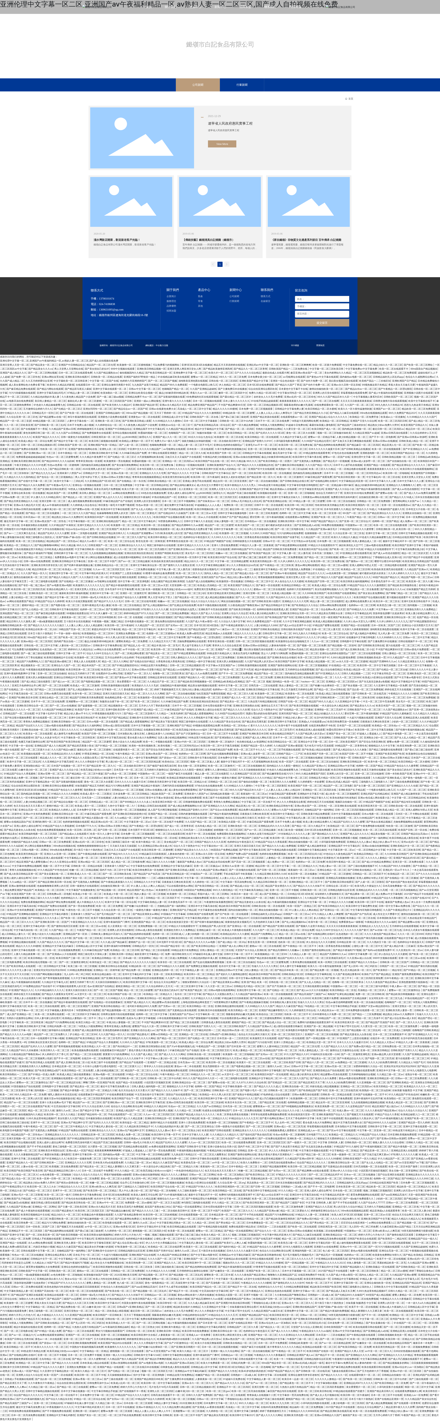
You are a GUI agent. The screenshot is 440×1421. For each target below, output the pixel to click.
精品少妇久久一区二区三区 (387, 364)
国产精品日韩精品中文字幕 (275, 605)
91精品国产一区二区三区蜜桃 (335, 873)
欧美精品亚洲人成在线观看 (310, 729)
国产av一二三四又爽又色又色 (20, 533)
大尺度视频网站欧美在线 (150, 456)
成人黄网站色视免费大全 (358, 601)
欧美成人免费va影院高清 (190, 633)
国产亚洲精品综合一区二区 (213, 789)
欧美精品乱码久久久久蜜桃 (66, 753)
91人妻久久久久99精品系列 (46, 497)
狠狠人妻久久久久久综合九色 (273, 877)
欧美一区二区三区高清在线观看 (380, 829)
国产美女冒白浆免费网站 (371, 593)
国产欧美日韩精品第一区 (158, 372)
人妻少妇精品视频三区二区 (37, 801)
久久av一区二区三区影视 (324, 641)
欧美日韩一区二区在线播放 (276, 473)
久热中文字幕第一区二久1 (108, 689)
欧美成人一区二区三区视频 (76, 569)
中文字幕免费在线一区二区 (357, 364)
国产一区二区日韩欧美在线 (117, 873)
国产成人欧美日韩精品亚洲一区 (21, 873)
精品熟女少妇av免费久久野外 (383, 424)
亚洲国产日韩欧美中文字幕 (49, 909)
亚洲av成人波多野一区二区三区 (368, 461)
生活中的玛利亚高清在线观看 (329, 717)
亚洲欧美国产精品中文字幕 (254, 380)
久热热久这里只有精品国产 (262, 833)
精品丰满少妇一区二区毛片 (165, 645)
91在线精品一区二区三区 (326, 569)
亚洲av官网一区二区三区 (51, 773)
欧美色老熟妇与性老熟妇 (343, 797)
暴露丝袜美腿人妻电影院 (322, 424)
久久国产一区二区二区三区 (359, 404)
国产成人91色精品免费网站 (376, 861)
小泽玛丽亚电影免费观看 (286, 440)
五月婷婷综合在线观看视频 (299, 669)
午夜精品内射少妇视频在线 (217, 456)
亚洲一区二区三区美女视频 (262, 448)
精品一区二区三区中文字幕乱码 (139, 521)
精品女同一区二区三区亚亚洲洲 (230, 480)
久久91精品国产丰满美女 (62, 525)
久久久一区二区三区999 (348, 677)
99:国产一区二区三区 (354, 513)
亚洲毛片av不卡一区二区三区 (261, 444)
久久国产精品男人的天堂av (259, 661)
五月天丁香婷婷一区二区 (167, 412)
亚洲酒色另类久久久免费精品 (420, 609)
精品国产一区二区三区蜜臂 (219, 525)
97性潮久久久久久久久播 (154, 609)
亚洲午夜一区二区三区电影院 (158, 817)
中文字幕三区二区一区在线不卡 (258, 801)
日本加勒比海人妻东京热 (131, 733)
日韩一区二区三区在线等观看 (140, 601)
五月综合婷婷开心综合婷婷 (119, 657)
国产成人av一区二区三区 (66, 681)
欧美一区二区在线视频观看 (386, 448)
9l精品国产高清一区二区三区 (74, 629)
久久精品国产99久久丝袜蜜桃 (395, 865)
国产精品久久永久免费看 (31, 485)
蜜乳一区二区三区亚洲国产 (104, 529)
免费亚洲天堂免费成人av (207, 589)
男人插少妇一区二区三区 (119, 761)
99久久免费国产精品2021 (402, 412)
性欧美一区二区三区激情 (399, 825)
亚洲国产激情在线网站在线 (83, 448)
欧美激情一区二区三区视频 (233, 533)
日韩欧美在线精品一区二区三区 (164, 480)
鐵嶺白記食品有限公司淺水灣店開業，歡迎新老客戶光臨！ (125, 244)
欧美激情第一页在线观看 (151, 697)
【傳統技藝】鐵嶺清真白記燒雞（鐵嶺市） (209, 239)
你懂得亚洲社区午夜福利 (137, 497)
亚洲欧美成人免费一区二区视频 (21, 777)
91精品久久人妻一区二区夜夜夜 (256, 545)
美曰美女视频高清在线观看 (343, 380)
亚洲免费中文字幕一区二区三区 (190, 372)
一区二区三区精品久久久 (414, 725)
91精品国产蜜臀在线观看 (325, 625)
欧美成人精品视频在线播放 (327, 621)
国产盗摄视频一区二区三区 (92, 705)
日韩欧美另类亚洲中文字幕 (161, 781)
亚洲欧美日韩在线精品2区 (288, 677)
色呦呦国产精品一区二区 (175, 388)
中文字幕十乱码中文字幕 (49, 713)
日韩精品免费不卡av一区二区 (141, 396)
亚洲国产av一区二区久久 (137, 673)
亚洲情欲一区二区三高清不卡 (330, 709)
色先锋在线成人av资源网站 (251, 741)
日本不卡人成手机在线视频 (347, 464)
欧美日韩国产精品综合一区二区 (407, 452)
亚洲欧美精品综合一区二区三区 (111, 565)
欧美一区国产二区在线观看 (293, 761)
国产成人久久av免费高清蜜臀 (419, 492)
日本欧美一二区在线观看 (200, 448)
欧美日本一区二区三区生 (386, 601)
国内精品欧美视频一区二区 (356, 428)
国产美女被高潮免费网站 (125, 464)
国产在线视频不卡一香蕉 (34, 428)
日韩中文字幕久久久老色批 (198, 521)
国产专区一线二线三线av (31, 585)
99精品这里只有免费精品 (154, 665)
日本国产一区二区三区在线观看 (354, 725)
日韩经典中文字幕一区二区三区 (70, 553)
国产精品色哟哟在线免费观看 (329, 444)
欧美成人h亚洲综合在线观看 (377, 677)
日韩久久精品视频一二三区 (355, 673)
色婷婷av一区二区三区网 (362, 605)
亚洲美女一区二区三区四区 (192, 497)
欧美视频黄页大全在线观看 (331, 817)
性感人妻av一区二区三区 (333, 865)
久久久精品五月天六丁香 (162, 641)
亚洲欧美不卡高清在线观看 (212, 609)
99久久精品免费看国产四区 (310, 773)
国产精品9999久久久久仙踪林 (58, 461)
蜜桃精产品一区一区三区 (300, 697)
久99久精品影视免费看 (343, 657)
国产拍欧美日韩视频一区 (242, 609)
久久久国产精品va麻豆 (63, 749)
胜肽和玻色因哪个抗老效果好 (388, 613)
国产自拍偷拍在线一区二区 (401, 461)
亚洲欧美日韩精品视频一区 (151, 368)
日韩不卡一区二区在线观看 (268, 505)
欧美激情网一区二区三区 (350, 857)
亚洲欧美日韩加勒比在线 (246, 705)
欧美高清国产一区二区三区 (249, 525)
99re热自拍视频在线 (64, 845)
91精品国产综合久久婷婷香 (49, 601)
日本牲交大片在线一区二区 (420, 509)
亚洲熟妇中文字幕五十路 (310, 793)
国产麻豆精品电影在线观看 (50, 613)
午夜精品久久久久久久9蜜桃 (403, 693)
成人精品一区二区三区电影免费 (128, 861)
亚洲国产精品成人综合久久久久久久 (328, 416)
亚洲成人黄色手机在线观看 (197, 480)
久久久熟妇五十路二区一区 (93, 577)
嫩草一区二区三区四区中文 (232, 392)
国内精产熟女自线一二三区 (68, 641)
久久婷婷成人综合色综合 (83, 505)
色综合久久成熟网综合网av (420, 376)
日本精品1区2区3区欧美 (13, 637)
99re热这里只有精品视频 (271, 485)
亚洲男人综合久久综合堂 (235, 613)
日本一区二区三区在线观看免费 (75, 372)
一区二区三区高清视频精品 (366, 372)
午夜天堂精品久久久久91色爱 (30, 464)
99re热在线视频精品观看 (373, 412)
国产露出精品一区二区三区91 (236, 396)
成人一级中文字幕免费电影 (143, 757)
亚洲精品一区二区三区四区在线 (319, 789)
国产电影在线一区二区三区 (65, 605)
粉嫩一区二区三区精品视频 (83, 869)
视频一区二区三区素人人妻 (204, 761)
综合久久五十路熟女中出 (264, 709)
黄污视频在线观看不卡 (399, 597)
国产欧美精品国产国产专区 (279, 617)
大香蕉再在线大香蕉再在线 (170, 661)
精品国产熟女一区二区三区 (268, 673)
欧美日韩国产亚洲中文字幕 (407, 545)
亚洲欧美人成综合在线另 (208, 709)
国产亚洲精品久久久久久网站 (218, 805)
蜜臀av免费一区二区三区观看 (403, 741)
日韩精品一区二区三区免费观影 (374, 501)
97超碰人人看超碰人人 (369, 733)
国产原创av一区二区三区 (172, 757)
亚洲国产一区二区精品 (228, 649)
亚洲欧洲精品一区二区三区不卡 (306, 881)
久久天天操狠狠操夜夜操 (252, 769)
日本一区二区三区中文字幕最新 (201, 420)
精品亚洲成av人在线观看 (283, 489)
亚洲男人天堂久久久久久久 (223, 489)
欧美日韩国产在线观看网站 (342, 593)
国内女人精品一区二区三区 (218, 573)
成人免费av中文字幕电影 (389, 893)
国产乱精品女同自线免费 (182, 605)
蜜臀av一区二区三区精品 (204, 376)
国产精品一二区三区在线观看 (50, 689)
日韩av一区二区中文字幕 (390, 517)
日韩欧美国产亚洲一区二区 (72, 444)
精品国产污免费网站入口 (30, 661)
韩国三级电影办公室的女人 (40, 537)
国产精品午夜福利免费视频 (224, 813)
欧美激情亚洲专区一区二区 (140, 637)
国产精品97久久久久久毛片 (108, 601)
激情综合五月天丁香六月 (274, 705)
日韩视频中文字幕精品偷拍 (312, 849)
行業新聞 (242, 84)
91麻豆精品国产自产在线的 (117, 501)
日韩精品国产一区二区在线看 (18, 713)
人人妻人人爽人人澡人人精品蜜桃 (84, 625)
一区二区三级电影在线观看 (43, 581)
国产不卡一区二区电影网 (382, 436)
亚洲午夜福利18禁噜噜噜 (128, 837)
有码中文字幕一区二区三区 (232, 685)
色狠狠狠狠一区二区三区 (318, 533)
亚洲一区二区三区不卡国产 (102, 561)
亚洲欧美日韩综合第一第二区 (399, 617)
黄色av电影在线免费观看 (188, 797)
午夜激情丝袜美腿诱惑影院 (218, 901)
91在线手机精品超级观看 (264, 400)
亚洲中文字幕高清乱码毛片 (51, 392)
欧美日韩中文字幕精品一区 (284, 813)
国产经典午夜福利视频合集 (78, 565)
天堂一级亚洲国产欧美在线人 (336, 617)
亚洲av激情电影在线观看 (22, 885)
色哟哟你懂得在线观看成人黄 (272, 609)
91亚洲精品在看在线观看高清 (356, 553)
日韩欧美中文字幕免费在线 (107, 645)
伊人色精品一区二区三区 (232, 384)
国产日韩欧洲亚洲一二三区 (329, 697)
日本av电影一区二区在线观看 (102, 721)
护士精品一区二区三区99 (331, 637)
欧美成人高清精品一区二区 (211, 585)
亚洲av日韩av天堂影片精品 (116, 476)
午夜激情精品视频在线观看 (356, 777)
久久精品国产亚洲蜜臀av (140, 533)
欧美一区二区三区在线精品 (30, 541)
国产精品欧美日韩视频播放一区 (194, 681)
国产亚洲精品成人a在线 (307, 525)
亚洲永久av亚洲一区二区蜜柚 (60, 853)
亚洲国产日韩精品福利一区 (110, 412)
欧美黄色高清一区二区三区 (220, 837)
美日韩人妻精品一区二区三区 (50, 400)
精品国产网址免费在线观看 (60, 901)
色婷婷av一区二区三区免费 (310, 861)
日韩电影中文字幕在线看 (353, 641)
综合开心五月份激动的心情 (258, 529)
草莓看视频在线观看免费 (354, 392)
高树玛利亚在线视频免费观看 (178, 785)
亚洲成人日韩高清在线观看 (152, 805)
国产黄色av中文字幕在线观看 (322, 376)
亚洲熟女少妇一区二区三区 (378, 737)
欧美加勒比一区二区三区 (114, 392)
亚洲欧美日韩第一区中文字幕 (293, 521)
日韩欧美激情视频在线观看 (252, 665)
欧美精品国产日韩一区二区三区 (322, 581)
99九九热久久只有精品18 (389, 404)
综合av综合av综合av (76, 529)
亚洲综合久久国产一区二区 (65, 665)
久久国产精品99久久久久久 (280, 597)
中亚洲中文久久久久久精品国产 (144, 448)
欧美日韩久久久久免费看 (283, 781)
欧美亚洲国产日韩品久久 (414, 424)
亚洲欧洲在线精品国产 (108, 521)
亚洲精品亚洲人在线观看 (416, 717)
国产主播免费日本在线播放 (232, 388)
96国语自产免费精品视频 (224, 849)
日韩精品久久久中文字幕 (147, 881)
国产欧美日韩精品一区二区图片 (275, 461)
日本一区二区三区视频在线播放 (305, 757)
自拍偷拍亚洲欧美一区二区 (373, 497)
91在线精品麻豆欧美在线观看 (173, 376)
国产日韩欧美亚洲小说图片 (266, 601)
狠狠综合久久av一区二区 (200, 649)
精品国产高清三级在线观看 (241, 492)
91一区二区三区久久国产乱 (131, 537)
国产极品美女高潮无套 (254, 721)
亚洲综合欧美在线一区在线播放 (28, 492)
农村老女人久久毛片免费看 (268, 396)
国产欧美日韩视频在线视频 (303, 705)
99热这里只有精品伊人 (219, 653)
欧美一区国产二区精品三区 (301, 905)
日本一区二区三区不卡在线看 (222, 733)
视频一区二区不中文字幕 (56, 865)
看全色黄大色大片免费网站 (141, 737)
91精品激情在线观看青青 (316, 452)
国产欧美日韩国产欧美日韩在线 (63, 741)
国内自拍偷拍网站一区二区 (242, 909)
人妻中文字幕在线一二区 (80, 420)
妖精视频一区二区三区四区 (228, 829)
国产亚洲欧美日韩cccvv (181, 549)
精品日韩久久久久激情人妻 (20, 621)
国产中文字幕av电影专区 (407, 677)
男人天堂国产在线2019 (417, 897)
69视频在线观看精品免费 (206, 725)
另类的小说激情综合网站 (269, 428)
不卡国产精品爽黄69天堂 (231, 404)
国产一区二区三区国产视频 (162, 380)
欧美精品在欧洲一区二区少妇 (42, 629)
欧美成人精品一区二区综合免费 (35, 440)
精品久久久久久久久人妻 (247, 633)
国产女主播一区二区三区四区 (369, 785)
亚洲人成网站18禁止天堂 (362, 565)
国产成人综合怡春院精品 (329, 669)
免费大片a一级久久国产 (167, 440)
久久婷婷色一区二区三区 (205, 881)
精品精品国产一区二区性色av (62, 541)
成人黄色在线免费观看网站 (182, 789)
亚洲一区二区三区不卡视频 (284, 889)
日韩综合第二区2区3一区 (339, 885)
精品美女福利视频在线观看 (202, 685)
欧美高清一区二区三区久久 (115, 669)
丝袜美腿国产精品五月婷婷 (420, 589)
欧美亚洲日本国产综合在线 (313, 549)
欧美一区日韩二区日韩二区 (81, 829)
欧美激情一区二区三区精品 (125, 525)
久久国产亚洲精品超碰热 (203, 388)
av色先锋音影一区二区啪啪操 (342, 573)
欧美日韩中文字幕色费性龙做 (361, 905)
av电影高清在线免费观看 (19, 400)
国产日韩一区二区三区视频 (112, 829)
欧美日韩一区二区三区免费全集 (295, 444)
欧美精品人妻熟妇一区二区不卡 (136, 440)
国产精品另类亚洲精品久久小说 (311, 412)
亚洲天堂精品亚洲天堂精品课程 (224, 593)
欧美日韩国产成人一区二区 (326, 428)
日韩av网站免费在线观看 (333, 605)
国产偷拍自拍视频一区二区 (253, 781)
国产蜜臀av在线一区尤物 (85, 509)
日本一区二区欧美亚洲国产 (342, 741)
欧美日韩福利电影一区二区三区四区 (38, 833)
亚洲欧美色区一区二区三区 (43, 593)
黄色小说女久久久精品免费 (127, 741)
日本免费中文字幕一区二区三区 (235, 757)
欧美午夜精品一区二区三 (149, 841)
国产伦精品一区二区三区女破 (392, 669)
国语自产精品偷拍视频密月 (271, 697)
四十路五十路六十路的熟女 (88, 849)
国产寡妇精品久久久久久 (325, 833)
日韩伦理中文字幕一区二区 (276, 633)
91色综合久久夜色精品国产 (338, 853)
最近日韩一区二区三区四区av (388, 428)
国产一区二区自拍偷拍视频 (263, 480)
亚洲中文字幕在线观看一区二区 (110, 388)
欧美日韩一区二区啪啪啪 (396, 473)
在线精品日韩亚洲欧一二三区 (140, 877)
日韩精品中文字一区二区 (96, 473)
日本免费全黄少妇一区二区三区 (265, 376)
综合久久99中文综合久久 (100, 653)
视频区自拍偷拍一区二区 (348, 801)
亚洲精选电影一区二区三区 (374, 452)
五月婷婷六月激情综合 (156, 769)
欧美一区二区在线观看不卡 (394, 368)
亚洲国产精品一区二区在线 (162, 813)
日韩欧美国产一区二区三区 (398, 396)
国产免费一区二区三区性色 (25, 376)
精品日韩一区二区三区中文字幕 (272, 865)
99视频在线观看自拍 (77, 613)
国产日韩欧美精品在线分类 (294, 480)
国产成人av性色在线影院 (405, 489)
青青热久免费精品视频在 (36, 721)
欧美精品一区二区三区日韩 (355, 569)
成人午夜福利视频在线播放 (281, 901)
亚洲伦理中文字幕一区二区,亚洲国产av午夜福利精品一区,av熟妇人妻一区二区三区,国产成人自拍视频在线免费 (59, 360)
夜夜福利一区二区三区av (254, 793)
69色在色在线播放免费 (153, 492)
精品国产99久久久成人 (321, 701)
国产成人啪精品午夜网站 (363, 633)
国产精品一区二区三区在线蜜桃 (43, 513)
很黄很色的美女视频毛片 (205, 569)
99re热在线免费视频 (61, 849)
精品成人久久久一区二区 (53, 757)
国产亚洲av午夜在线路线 (283, 573)
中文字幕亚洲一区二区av (137, 821)
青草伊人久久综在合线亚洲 (226, 645)
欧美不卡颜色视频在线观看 (211, 605)
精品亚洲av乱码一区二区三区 (106, 821)
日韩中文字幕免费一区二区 (228, 529)
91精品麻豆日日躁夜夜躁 (152, 853)
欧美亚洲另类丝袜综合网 (176, 476)
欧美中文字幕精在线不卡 (421, 400)
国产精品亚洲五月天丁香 (276, 509)
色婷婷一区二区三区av (92, 609)
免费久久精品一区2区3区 (262, 392)
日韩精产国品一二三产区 (289, 753)
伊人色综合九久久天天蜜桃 (289, 581)
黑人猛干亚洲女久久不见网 (196, 645)
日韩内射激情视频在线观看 (193, 813)
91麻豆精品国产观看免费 (318, 476)
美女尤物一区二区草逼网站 (192, 765)
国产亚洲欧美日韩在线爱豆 (51, 489)
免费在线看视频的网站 (33, 901)
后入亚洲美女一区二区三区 (193, 489)
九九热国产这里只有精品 (145, 384)
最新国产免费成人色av (189, 861)
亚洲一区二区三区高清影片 (152, 549)
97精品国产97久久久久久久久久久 (182, 857)
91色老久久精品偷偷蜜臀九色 (49, 404)
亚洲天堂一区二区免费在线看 (408, 861)
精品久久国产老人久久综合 (205, 613)
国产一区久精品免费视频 (245, 424)
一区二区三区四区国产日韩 (117, 400)
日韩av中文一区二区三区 (276, 541)
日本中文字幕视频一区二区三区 (148, 725)
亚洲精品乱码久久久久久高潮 (274, 825)
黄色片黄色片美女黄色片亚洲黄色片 (316, 857)
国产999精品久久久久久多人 (135, 801)
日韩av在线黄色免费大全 (162, 408)
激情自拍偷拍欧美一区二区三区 (326, 388)
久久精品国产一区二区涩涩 (315, 537)
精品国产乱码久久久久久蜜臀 (53, 533)
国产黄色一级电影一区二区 (417, 777)
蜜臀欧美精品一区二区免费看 (131, 641)
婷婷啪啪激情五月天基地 (90, 428)
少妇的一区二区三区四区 (404, 721)
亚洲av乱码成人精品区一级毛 (341, 781)
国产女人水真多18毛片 (47, 737)
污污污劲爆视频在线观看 (22, 392)
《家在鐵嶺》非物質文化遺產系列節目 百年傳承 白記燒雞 (306, 239)
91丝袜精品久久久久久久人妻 (294, 833)
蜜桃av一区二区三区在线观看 (269, 589)
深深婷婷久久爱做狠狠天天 (329, 893)
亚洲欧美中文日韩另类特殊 (143, 717)
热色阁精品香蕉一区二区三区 (120, 697)
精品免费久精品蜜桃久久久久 (254, 809)
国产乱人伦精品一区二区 (34, 609)
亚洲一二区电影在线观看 (84, 533)
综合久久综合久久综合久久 (205, 601)
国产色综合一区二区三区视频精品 (55, 476)
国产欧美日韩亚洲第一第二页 (349, 476)
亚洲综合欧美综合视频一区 (143, 392)
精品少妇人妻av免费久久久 (241, 577)
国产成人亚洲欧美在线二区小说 (357, 649)
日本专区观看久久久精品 (150, 468)
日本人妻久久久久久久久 (236, 400)
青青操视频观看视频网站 (271, 577)
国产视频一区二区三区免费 (311, 645)
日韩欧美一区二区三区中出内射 (236, 420)
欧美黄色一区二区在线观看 (300, 693)
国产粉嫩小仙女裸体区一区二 (326, 685)
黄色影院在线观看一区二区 (138, 689)
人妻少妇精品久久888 (266, 625)
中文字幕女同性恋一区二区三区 (294, 392)
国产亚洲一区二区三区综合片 (355, 521)
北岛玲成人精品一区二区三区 (210, 825)
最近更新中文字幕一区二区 (117, 777)
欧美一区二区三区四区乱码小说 (305, 853)
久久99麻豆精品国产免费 (132, 452)
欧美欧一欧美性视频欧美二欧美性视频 (150, 745)
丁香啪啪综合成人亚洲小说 (387, 557)
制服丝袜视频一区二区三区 (211, 432)
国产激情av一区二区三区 (359, 561)
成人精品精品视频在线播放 (219, 597)
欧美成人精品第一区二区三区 (359, 669)
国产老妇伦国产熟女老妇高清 (401, 881)
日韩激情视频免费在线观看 (197, 801)
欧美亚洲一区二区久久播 (419, 581)
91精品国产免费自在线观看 (24, 448)
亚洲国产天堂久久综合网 (363, 420)
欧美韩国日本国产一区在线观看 (101, 517)
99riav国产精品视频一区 (139, 412)
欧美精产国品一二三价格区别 (374, 380)
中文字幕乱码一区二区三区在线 (383, 476)
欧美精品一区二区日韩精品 (334, 420)
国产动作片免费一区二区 (314, 380)
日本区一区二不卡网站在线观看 (412, 813)
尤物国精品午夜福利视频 (173, 685)
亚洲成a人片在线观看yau (312, 721)
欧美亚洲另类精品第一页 (263, 561)
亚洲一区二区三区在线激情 (369, 773)
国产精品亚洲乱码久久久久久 (250, 729)
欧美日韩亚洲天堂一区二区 (372, 805)
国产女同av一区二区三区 (179, 625)
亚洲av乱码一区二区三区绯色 (300, 396)
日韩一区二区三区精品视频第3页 (264, 404)
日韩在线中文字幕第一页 (337, 757)
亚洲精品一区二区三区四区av (178, 461)
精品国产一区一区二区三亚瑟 (15, 420)
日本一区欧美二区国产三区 (385, 625)
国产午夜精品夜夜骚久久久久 (236, 625)
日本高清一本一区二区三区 (128, 769)
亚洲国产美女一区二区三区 (340, 733)
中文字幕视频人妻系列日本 (367, 396)
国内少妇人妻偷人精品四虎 (196, 689)
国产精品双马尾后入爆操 (78, 388)
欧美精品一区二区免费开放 (364, 416)
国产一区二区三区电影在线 (289, 529)
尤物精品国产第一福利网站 (319, 809)
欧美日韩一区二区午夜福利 (205, 476)
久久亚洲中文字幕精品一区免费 (390, 685)
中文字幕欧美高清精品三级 (253, 889)
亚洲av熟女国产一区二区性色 (50, 521)
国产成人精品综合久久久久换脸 (350, 749)
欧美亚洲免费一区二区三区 (411, 745)
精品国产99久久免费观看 (173, 384)
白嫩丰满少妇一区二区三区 (56, 509)
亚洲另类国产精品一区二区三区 (295, 713)
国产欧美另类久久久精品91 (116, 404)
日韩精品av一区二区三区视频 (127, 789)
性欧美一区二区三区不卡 (53, 448)
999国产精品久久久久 (178, 697)
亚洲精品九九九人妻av (359, 841)
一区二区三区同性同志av (367, 473)
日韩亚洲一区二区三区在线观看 (213, 549)
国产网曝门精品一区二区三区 (402, 593)
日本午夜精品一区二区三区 (72, 452)
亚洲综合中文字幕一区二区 (312, 741)
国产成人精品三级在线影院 (36, 681)
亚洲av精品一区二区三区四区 (36, 641)
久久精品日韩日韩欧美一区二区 (270, 881)
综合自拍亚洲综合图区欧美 (262, 388)
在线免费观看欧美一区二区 (328, 404)
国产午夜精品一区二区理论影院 (395, 388)
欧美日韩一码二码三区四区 (299, 505)
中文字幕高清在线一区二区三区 (25, 693)
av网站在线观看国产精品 (20, 601)
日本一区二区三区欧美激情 (263, 513)
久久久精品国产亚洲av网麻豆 (184, 577)
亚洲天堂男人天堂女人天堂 (416, 476)
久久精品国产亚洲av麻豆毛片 (322, 529)
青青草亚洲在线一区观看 (89, 461)
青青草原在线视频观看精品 (146, 476)
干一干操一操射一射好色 (67, 633)
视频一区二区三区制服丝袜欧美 (334, 432)
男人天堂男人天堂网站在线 (68, 368)
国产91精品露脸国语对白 (422, 621)
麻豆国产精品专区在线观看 (406, 801)
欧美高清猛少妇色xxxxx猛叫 (177, 589)
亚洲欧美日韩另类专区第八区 (46, 565)
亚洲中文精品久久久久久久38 (93, 525)
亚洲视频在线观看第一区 (161, 529)
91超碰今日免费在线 (297, 424)
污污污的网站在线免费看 (290, 533)
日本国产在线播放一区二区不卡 (68, 765)
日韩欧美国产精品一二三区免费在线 (288, 368)
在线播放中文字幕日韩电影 (360, 637)
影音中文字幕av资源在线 (159, 797)
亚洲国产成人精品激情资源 (406, 793)
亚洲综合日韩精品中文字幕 (68, 677)
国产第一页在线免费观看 (81, 905)
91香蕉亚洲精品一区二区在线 (98, 753)
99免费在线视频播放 (332, 525)
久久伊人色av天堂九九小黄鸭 (359, 621)
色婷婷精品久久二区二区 (74, 897)
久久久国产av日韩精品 (68, 432)
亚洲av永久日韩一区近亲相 (345, 384)
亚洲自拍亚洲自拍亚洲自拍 (138, 553)
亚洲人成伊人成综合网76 (180, 492)
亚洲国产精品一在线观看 (377, 464)
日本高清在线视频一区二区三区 (159, 557)
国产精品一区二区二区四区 (239, 428)
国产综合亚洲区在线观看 (123, 577)
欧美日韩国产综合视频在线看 (169, 517)
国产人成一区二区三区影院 (133, 444)
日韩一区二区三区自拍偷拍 (340, 501)
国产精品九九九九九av (43, 473)
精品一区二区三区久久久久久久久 (232, 717)
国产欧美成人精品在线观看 (316, 749)
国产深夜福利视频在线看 (171, 396)
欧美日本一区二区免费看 (133, 529)
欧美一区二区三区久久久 (189, 573)
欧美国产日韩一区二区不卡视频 (356, 753)
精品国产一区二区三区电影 (266, 717)
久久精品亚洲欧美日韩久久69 (271, 873)
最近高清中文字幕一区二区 (287, 452)
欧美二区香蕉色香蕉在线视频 (253, 537)
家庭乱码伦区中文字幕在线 (106, 629)
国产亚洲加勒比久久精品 (227, 737)
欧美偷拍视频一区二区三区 (205, 697)
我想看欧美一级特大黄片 (97, 789)
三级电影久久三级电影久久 (373, 781)
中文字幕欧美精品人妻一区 (152, 901)
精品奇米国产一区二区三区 (96, 665)
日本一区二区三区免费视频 (118, 485)
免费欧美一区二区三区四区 (238, 505)
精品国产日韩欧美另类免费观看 (280, 549)
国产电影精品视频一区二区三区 (98, 681)
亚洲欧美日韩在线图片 (77, 376)
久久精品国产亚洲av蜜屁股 (288, 745)
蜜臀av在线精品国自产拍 (17, 821)
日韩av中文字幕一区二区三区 (144, 388)
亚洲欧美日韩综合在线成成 (251, 657)
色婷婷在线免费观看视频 (273, 853)
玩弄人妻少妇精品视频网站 (172, 737)
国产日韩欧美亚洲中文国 (204, 468)
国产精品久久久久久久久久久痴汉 (46, 625)
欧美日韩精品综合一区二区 (282, 741)
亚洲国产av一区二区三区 (386, 408)
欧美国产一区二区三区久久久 (64, 797)
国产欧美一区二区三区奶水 (144, 701)
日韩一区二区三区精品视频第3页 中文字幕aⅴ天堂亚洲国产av (203, 665)
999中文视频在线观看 (123, 368)
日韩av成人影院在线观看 (116, 725)
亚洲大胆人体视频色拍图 (230, 661)
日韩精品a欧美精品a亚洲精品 (229, 681)
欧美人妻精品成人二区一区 (366, 541)
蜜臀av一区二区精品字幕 (321, 436)
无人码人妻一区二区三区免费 (394, 633)
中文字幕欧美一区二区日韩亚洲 (71, 380)
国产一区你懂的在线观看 (242, 869)
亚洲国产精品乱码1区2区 (406, 857)
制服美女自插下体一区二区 (114, 701)
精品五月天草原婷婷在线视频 (229, 364)
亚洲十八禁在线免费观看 (224, 545)
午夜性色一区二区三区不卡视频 (83, 909)
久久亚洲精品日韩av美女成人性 (155, 845)
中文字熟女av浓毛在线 (303, 541)
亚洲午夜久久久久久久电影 (176, 400)
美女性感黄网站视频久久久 (329, 589)
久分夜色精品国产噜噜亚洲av (244, 605)
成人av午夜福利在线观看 (55, 505)
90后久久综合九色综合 (200, 436)
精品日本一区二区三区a (418, 428)
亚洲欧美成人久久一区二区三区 (84, 873)
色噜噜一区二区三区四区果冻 (168, 673)
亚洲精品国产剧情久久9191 (257, 440)
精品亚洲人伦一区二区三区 (396, 444)
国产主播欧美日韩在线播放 (289, 464)
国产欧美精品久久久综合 (305, 605)
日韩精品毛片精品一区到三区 (324, 777)
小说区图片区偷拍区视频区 (158, 617)
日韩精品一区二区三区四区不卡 (369, 873)
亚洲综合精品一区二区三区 (53, 697)
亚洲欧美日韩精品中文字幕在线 (69, 561)
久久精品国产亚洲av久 (416, 569)
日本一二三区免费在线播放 (140, 569)
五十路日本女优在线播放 (77, 621)
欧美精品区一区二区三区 (341, 825)
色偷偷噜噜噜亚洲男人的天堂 (113, 513)
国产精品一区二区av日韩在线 (329, 689)
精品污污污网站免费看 (118, 785)
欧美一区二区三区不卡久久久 (249, 749)
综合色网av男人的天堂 (333, 609)
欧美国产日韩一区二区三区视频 (99, 733)
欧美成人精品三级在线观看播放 (333, 693)
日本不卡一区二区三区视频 (338, 473)
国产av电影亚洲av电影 (59, 585)
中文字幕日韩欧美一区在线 (89, 549)
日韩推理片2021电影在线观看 (20, 529)
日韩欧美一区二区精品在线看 (106, 376)
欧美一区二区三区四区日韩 (392, 420)
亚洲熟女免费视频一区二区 (130, 633)
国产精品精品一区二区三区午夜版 (85, 773)
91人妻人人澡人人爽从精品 (303, 909)
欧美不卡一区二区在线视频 (200, 833)
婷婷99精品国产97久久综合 (246, 549)
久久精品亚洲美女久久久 (411, 661)
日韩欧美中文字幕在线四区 (64, 609)
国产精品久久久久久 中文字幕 (183, 473)
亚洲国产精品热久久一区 (191, 677)
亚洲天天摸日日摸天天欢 (116, 693)
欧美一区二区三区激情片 (290, 476)
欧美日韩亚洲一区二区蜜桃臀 (157, 849)
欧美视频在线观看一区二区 (271, 492)
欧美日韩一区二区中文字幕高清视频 (376, 665)
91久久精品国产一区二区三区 (403, 657)
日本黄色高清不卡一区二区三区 (388, 581)
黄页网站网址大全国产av (406, 501)
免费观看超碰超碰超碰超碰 (30, 456)
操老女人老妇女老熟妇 (233, 476)
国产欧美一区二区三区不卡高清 (346, 549)
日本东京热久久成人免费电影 (146, 857)
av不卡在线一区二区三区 (136, 649)
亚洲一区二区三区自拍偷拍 (51, 673)
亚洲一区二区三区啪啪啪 (301, 492)
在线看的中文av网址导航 (109, 673)
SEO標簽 (295, 345)
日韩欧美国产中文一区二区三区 (364, 709)
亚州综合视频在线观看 (124, 432)
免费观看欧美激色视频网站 (231, 833)
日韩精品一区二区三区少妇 (191, 593)
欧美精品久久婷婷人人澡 (62, 809)
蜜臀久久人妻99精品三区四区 (221, 769)
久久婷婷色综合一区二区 (108, 424)
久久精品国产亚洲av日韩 (62, 428)
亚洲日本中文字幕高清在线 (111, 737)
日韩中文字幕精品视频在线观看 (415, 533)
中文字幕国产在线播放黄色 (80, 889)
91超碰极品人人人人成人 (208, 505)
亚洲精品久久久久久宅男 (152, 473)
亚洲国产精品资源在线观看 (264, 416)
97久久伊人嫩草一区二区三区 (106, 613)
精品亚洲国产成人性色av (141, 889)
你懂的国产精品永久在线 (24, 841)
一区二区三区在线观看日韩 (189, 749)
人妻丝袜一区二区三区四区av (75, 645)
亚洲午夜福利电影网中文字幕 (20, 673)
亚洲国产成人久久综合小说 (340, 489)
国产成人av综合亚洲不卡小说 (295, 625)
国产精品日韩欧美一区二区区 (65, 468)
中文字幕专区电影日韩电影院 (302, 485)
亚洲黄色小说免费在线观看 (112, 416)
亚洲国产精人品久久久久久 (107, 497)
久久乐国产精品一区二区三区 (201, 821)
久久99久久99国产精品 (262, 533)
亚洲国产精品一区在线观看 (355, 625)
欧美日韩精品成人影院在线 (403, 837)
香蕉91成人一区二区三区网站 (213, 893)
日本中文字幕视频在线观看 (345, 813)
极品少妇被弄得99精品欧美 (174, 392)
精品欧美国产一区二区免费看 (62, 492)
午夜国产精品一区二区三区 (361, 517)
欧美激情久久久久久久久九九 (32, 468)
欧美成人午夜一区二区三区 (87, 893)
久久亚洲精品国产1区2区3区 (100, 480)
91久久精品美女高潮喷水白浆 (327, 613)
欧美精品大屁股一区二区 (232, 821)
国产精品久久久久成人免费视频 (279, 845)
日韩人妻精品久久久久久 (183, 657)
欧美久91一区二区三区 (220, 372)
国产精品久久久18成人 (401, 497)
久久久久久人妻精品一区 (378, 857)
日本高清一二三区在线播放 (96, 797)
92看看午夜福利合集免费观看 (159, 573)
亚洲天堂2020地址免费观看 (359, 492)
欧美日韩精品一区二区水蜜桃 (321, 408)
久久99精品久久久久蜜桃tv (167, 420)
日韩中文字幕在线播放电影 (232, 513)
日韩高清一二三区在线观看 (263, 685)
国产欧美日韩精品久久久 (114, 757)
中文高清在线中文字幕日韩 (15, 565)
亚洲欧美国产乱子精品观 (351, 789)
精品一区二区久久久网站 (115, 661)
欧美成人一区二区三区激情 (84, 685)
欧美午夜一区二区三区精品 (86, 693)
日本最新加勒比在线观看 (34, 525)
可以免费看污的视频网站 (166, 364)
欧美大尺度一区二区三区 (135, 489)
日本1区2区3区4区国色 (206, 625)
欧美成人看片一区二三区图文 (96, 793)
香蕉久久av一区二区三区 (203, 392)
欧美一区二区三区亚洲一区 (326, 513)
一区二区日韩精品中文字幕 (370, 849)
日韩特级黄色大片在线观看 (246, 541)
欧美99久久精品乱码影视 (60, 384)
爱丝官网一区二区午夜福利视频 (267, 517)
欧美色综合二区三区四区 (175, 761)
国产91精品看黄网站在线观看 (291, 545)
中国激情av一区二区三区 (358, 525)
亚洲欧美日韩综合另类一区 (295, 613)
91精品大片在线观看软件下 (322, 545)
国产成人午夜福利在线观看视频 (385, 392)
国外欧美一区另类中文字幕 (191, 557)
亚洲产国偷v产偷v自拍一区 (70, 537)
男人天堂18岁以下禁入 (87, 476)
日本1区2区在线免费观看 (260, 384)
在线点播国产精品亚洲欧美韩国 (167, 581)
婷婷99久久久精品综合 (80, 649)
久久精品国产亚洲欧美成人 (387, 777)
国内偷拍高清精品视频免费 (95, 464)
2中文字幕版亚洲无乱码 (311, 489)
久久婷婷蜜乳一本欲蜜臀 (311, 781)
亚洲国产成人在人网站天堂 (257, 737)
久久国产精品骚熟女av (106, 372)
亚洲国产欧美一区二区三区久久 (328, 517)
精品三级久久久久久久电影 (161, 861)
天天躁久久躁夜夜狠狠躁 (355, 629)
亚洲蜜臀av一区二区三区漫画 (82, 701)
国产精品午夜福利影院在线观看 (373, 489)
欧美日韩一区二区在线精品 (284, 837)
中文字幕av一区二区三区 (389, 609)
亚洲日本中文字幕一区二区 (104, 593)
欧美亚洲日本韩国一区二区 (98, 677)
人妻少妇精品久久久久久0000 (128, 797)
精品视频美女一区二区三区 (35, 665)
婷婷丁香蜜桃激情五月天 (167, 689)
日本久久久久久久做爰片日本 (324, 448)
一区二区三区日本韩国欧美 (101, 617)
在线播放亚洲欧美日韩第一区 (254, 497)
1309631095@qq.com (111, 309)
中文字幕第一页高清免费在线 (235, 881)
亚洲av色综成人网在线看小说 (374, 797)
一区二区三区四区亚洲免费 (368, 617)
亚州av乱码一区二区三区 (414, 841)
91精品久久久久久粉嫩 (341, 901)
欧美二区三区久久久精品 (322, 468)
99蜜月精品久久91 (185, 817)
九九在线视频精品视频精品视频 (106, 553)
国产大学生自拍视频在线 (50, 529)
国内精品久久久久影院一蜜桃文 (283, 765)
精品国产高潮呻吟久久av (382, 661)
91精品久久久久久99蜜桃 (65, 793)
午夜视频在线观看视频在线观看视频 (45, 669)
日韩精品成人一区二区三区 (103, 801)
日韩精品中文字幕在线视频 (256, 452)
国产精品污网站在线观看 (50, 388)
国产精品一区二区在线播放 (272, 637)
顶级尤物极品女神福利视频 (196, 440)
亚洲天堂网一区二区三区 (52, 501)
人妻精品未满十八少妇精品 (160, 733)
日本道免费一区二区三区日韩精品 (131, 793)
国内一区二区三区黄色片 (143, 513)
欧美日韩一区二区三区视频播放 (129, 809)
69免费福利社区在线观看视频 (202, 396)
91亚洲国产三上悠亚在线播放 (125, 573)
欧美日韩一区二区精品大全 (192, 781)
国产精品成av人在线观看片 (74, 833)
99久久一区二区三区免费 (232, 376)
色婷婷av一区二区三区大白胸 (228, 689)
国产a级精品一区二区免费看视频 (285, 557)
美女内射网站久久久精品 (337, 372)
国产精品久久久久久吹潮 (236, 709)
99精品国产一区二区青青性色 (351, 745)
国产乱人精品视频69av (155, 605)
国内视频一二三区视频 (419, 605)
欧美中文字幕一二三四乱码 (68, 480)
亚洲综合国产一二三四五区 (121, 468)
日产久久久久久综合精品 (247, 372)
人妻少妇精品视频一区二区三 (352, 436)
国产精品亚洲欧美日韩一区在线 (54, 881)
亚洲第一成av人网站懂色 (147, 400)
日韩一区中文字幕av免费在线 (395, 905)
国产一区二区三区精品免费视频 (172, 613)
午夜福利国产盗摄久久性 (391, 509)
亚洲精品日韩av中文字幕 (341, 765)
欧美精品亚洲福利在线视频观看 (184, 777)
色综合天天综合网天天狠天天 (241, 817)
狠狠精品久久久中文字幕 (382, 745)
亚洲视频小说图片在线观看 (418, 392)
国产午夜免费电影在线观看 (370, 825)
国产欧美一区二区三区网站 (418, 364)
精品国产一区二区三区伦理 (100, 364)
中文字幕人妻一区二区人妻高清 (293, 553)
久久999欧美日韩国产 (314, 593)
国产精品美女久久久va (40, 368)
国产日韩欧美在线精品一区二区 (364, 869)
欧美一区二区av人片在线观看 (202, 517)
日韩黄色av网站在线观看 (315, 497)
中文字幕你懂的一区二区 (81, 521)
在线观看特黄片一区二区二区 (128, 749)
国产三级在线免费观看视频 (404, 781)
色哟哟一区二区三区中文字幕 (295, 513)
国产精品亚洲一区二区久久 (261, 476)
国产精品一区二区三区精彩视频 (321, 557)
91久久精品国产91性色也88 (52, 869)
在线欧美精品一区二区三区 (390, 697)
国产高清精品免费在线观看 (178, 509)
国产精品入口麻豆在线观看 (344, 412)
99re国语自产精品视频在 (423, 368)
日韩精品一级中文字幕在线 (200, 661)
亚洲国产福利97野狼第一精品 (140, 376)
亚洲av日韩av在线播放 (385, 440)
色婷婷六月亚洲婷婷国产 (133, 380)
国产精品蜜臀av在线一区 (52, 416)
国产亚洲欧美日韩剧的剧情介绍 (129, 813)
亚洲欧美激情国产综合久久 (221, 464)
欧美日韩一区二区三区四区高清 (28, 589)
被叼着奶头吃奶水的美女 (279, 525)
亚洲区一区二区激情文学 (133, 593)
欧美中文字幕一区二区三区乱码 (24, 761)
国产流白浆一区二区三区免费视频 (217, 657)
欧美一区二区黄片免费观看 (326, 364)
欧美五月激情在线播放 (374, 769)
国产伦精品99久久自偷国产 (173, 513)
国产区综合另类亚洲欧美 (372, 741)
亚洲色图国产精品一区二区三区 (17, 613)
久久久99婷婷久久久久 (389, 637)
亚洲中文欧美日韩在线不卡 (416, 601)
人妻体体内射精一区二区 (282, 645)
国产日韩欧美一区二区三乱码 (50, 424)
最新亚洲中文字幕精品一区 (268, 569)
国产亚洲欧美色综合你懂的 (281, 657)
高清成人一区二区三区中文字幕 (194, 408)
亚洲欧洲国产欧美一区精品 (103, 444)
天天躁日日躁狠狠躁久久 (289, 897)
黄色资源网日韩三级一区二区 (38, 432)
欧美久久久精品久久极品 (344, 537)
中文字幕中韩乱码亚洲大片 (93, 573)
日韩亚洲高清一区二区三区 (105, 436)
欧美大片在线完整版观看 (79, 601)
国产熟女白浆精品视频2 (379, 821)
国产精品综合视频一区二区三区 (70, 801)
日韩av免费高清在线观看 (57, 693)
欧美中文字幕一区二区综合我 (120, 901)
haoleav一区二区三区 (312, 681)
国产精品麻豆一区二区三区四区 (363, 444)
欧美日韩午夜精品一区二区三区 (165, 537)
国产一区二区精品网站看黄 (129, 653)
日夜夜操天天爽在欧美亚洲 (375, 721)
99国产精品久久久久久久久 (237, 589)
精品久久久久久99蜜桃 (225, 408)
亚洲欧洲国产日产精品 (404, 380)
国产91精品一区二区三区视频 (111, 745)
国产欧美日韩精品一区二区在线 (160, 837)
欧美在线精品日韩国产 (282, 733)
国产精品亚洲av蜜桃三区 (58, 661)
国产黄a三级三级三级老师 (235, 416)
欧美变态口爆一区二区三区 (391, 605)
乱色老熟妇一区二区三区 (310, 597)
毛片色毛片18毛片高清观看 (318, 745)
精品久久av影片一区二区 (93, 541)
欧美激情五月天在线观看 (169, 889)
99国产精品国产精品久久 (324, 521)
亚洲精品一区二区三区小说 (152, 577)
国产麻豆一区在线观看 (268, 585)
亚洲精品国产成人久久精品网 (50, 745)
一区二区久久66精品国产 (360, 817)
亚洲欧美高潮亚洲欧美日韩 (25, 461)
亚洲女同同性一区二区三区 (97, 408)
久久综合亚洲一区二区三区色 (22, 416)
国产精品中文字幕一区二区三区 (70, 440)
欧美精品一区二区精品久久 (18, 545)
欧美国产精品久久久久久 (46, 436)
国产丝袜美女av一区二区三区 (213, 501)
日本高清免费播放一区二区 (397, 885)
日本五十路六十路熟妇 (40, 633)
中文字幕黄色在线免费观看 (144, 865)
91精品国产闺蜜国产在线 (217, 541)
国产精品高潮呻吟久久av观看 (187, 525)
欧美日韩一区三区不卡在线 (369, 901)
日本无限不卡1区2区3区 (141, 829)
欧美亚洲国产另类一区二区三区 (224, 452)
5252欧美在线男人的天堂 (169, 533)
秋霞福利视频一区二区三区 (152, 432)
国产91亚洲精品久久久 (415, 448)
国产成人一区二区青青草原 (178, 825)
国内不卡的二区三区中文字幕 (115, 869)
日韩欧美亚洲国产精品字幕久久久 (310, 797)
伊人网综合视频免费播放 (98, 557)
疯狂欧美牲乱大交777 (350, 545)
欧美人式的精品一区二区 (232, 468)
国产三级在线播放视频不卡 (362, 865)
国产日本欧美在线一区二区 (54, 777)
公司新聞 (197, 84)
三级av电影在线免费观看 (377, 545)
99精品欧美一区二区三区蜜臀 (239, 412)
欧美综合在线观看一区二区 (129, 897)
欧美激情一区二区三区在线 (228, 436)
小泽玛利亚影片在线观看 (67, 817)
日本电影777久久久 (86, 825)
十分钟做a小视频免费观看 (195, 897)
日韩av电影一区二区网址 (34, 849)
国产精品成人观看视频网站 (198, 713)
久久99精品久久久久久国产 (421, 416)
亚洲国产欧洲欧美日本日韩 (23, 697)
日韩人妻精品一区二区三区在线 (399, 653)
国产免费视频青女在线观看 (96, 432)
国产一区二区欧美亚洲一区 (68, 837)
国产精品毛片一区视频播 (336, 461)
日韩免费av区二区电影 (59, 893)
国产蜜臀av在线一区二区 (388, 492)
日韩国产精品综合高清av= (415, 833)
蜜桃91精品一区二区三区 (35, 605)
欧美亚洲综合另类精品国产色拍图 (420, 561)
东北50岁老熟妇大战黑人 (183, 609)
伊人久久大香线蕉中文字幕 (198, 717)
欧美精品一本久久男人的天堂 (109, 637)
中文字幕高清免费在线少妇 (409, 549)
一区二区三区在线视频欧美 (250, 765)
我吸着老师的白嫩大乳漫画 (298, 404)
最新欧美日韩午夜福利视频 (73, 593)
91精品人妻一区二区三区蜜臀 (309, 501)
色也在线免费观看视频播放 (51, 829)
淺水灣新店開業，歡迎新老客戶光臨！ (117, 239)
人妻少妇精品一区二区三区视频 (26, 597)
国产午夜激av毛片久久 (58, 485)
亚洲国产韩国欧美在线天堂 (169, 553)
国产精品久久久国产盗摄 (329, 577)
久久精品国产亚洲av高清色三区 (291, 649)
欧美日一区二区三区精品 (424, 633)
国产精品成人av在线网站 (176, 669)
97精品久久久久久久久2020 (248, 617)
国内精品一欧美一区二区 (286, 681)
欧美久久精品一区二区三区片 (225, 897)
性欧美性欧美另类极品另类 (329, 505)
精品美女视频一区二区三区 (324, 649)
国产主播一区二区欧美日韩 (360, 697)
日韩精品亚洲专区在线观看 (162, 677)
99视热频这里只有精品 (374, 384)
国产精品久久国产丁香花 (288, 384)
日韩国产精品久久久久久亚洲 (210, 841)
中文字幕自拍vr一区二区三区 (217, 845)
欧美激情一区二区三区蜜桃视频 (134, 364)
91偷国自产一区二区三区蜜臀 (206, 873)
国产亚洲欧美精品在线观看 (424, 853)
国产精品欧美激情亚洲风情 (217, 368)
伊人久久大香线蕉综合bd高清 (242, 565)
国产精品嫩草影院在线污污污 (278, 773)
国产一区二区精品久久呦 (17, 569)
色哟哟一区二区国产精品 (385, 521)
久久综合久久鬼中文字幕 (232, 621)
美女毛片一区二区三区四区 (199, 553)
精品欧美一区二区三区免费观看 (399, 372)
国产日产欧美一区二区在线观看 (77, 412)
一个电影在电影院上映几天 (203, 384)
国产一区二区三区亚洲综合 (37, 817)
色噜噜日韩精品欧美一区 (13, 625)
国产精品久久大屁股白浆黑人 (83, 757)
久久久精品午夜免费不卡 (93, 456)
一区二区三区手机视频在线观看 (283, 749)
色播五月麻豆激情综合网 (31, 741)
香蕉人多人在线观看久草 (87, 661)
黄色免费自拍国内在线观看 (169, 621)
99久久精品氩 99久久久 (244, 461)
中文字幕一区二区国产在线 (104, 380)
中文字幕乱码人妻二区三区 (300, 817)
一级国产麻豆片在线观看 (179, 773)
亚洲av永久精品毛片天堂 (173, 404)
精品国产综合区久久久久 (311, 573)
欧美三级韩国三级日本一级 (120, 841)
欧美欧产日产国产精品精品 (233, 517)
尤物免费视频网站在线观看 (191, 641)
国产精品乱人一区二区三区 (77, 497)
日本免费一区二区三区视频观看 (256, 408)
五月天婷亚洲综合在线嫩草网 (354, 897)
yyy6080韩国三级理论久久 (136, 436)
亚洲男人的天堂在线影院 (326, 392)
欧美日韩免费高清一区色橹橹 (343, 721)
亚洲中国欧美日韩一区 (118, 709)
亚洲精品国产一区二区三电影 (258, 897)
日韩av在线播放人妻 (156, 789)
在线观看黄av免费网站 (297, 517)
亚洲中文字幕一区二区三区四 (381, 533)
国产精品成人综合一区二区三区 (251, 573)
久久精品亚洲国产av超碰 (366, 432)
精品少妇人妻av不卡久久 (77, 713)
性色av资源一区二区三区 (149, 505)
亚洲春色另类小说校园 (307, 617)
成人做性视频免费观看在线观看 (85, 501)
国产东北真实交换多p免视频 (374, 681)
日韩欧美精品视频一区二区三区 (399, 456)
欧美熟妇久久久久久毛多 (145, 685)
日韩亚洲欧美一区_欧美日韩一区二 (394, 529)
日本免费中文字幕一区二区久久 (94, 809)
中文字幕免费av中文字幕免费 (361, 368)
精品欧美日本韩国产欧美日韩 (234, 905)
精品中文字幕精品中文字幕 (209, 428)
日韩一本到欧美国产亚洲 (398, 773)
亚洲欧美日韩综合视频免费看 (58, 785)
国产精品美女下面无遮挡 (164, 721)
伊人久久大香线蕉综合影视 (291, 801)
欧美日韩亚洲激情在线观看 (345, 769)
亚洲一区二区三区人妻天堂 (325, 629)
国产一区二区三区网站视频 (42, 372)
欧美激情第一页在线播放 (117, 461)
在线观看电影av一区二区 (293, 416)
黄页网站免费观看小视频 (344, 837)
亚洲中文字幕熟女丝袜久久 (286, 497)
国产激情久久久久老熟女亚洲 (178, 565)
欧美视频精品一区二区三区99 (98, 633)
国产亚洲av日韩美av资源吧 (412, 436)
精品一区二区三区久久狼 (192, 452)
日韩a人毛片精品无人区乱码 (246, 501)
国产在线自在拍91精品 (142, 661)
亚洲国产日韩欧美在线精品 (265, 629)
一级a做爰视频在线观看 (49, 621)
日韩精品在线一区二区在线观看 (83, 404)
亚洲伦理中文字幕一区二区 (365, 456)
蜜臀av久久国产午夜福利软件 (287, 809)
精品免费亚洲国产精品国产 (202, 404)
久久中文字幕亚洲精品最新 (210, 565)
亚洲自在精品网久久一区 (59, 589)
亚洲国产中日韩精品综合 (71, 364)
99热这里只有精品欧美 (200, 737)
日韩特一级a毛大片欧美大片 (96, 597)
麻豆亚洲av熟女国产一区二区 (306, 372)
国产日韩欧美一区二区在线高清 (369, 693)
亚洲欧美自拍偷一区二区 (34, 729)
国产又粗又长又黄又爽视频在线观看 (352, 440)
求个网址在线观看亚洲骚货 (163, 452)
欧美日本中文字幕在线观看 (115, 509)
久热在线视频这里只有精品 (28, 549)
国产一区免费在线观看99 (20, 737)
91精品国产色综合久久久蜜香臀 (357, 529)
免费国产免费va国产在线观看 (242, 853)
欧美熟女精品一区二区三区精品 (36, 557)
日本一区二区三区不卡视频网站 (179, 501)
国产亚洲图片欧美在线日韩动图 (123, 609)
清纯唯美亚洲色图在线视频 (192, 380)
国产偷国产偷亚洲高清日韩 (161, 765)
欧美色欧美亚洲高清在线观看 (167, 561)
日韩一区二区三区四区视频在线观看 (254, 641)
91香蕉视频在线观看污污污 (107, 713)
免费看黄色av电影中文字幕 (69, 557)
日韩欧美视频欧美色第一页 (371, 657)
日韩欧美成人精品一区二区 (413, 440)
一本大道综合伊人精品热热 (334, 705)
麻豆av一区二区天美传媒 (235, 629)
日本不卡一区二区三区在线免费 (272, 420)
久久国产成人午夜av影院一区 (201, 621)
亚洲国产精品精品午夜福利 (146, 785)
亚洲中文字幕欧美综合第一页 (146, 565)
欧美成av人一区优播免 (393, 416)
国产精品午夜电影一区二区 (397, 733)
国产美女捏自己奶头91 (97, 368)
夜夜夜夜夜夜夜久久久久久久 (295, 400)
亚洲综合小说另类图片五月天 (417, 625)
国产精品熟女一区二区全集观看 (362, 589)
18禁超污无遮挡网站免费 (304, 420)
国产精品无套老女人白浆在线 (19, 829)
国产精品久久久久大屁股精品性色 (255, 464)
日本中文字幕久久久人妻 (382, 480)
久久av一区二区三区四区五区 (108, 569)
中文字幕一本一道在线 (21, 745)
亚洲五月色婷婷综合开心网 (26, 685)
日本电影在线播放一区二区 (139, 621)
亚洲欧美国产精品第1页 (145, 404)
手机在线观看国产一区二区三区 (152, 657)
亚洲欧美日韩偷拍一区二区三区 (68, 721)
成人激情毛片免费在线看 (67, 733)
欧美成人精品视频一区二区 (286, 593)
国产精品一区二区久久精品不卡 (309, 825)
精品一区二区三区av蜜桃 (334, 565)
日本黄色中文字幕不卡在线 (293, 388)
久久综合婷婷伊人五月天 (423, 432)
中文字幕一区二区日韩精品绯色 (151, 485)
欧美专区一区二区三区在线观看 (21, 757)
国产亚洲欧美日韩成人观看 (136, 420)
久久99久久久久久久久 (177, 468)
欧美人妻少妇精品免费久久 (264, 613)
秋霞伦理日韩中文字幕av (339, 729)
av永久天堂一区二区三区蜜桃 (352, 661)
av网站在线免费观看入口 (126, 492)
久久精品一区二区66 (171, 717)
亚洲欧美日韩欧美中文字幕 (103, 452)
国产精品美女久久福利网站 (86, 725)
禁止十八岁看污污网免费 (274, 653)
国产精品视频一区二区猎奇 (341, 645)
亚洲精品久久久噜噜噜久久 (400, 485)
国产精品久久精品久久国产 (63, 577)
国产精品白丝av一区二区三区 (361, 388)
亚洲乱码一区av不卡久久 (396, 869)
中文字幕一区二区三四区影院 (271, 785)
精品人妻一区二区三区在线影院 (327, 601)
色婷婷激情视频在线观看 (76, 821)
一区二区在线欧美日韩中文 (226, 440)
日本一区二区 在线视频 (130, 617)
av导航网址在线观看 (294, 376)
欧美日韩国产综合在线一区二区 (212, 461)
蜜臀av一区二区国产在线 (336, 456)
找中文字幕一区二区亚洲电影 (133, 581)
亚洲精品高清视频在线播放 (340, 877)
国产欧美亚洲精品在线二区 (277, 501)
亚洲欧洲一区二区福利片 (221, 741)
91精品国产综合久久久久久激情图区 (201, 412)
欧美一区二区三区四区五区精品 (125, 729)
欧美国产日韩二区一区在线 (413, 829)
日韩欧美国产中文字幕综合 (216, 473)
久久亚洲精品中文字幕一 (348, 701)
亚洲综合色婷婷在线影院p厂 (228, 444)
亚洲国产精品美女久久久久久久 (191, 849)
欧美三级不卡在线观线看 (216, 797)
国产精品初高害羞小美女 (80, 745)
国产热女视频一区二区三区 (357, 685)
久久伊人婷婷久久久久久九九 (293, 561)
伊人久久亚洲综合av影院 (63, 861)
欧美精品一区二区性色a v (235, 725)
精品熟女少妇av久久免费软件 (67, 517)
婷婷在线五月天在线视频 (398, 689)
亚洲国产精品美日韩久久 (112, 533)
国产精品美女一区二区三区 (189, 597)
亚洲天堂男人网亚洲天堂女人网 (184, 368)
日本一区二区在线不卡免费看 (168, 821)
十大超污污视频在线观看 (360, 717)
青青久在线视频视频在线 (22, 869)
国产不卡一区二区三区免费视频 (235, 673)
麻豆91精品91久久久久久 (302, 637)
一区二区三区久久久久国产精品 (78, 513)
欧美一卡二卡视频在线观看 (158, 741)
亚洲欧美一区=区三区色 (108, 420)
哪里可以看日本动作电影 (387, 561)
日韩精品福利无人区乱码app (388, 376)
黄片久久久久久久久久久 (263, 725)
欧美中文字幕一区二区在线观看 (417, 629)
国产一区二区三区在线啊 (325, 400)
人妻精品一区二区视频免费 (281, 857)
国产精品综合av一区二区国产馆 (130, 408)
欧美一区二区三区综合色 (121, 541)
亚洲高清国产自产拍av (213, 577)
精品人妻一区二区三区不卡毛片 (195, 444)
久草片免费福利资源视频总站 (230, 448)
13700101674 (106, 298)
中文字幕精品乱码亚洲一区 (353, 480)
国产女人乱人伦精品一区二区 (146, 509)
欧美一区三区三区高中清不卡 (313, 657)
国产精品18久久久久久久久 (123, 853)
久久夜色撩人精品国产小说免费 (78, 396)
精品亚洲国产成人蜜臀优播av (32, 861)
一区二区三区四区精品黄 (147, 761)
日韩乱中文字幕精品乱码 (358, 613)
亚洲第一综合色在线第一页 (284, 380)
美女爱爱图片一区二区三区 (131, 681)
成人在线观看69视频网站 (127, 557)
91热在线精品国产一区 (164, 497)
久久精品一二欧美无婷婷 (169, 713)
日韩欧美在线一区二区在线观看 (405, 805)
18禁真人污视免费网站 (272, 424)
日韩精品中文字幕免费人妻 (289, 408)
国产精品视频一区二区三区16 (306, 509)
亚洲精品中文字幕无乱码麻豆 (176, 865)
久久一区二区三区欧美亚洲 (18, 424)
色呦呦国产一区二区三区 (182, 432)
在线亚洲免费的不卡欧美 (322, 725)
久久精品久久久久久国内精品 (19, 476)
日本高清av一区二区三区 (36, 517)
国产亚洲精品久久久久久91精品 (270, 757)
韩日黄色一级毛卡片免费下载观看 (116, 505)
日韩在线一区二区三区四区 (223, 380)
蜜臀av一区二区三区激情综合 (355, 557)
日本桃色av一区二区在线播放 (260, 521)
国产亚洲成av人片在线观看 (276, 797)
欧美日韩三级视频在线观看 (103, 440)
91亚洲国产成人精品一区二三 (236, 569)
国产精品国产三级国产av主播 (252, 837)
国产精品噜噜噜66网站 (46, 545)
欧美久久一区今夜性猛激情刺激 (355, 408)
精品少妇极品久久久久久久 (328, 713)
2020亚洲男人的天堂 (93, 468)
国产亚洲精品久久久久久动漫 (402, 785)
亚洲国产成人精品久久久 (13, 372)
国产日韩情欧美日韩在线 (371, 645)
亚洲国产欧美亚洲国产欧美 (389, 753)
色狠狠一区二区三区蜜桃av (160, 633)
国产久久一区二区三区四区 (249, 597)
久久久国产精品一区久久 (318, 464)
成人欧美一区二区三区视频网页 (342, 793)
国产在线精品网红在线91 (323, 480)
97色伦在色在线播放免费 (345, 452)
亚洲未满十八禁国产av (69, 473)
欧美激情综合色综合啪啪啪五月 (293, 641)
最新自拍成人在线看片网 (275, 372)
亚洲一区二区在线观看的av (396, 505)
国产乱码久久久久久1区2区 (270, 432)
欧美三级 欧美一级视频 (147, 589)
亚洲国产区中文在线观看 (261, 468)
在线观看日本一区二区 (88, 384)
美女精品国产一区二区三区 (178, 841)
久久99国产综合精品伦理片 (316, 440)
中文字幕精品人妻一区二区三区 (81, 857)
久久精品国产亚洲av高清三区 (321, 897)
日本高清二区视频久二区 (325, 553)
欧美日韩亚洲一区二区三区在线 (83, 669)
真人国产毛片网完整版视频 (162, 809)
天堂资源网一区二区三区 (182, 585)
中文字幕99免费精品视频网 (26, 865)
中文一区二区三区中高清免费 (378, 701)
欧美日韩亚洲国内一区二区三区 (362, 505)
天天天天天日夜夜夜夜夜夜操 (356, 400)
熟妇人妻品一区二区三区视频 (150, 893)
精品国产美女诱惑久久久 (278, 885)
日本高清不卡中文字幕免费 (119, 589)
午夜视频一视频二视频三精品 (107, 621)
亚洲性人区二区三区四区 (112, 448)
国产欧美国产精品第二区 (262, 553)
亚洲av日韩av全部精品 (255, 645)
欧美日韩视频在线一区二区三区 (211, 509)
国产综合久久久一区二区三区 (120, 549)
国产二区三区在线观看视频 (365, 653)
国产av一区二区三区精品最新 (134, 561)
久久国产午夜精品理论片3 (397, 909)
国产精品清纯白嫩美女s (182, 485)
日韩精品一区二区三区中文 (258, 581)
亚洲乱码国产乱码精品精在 (375, 793)
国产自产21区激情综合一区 (190, 733)
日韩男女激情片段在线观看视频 (390, 400)
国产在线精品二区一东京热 (131, 480)
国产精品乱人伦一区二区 (136, 645)
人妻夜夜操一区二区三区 (72, 617)
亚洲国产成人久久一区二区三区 (169, 436)
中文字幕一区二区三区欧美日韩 (327, 368)
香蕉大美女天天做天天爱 (401, 384)
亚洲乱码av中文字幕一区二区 (262, 364)
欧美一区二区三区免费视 (109, 905)
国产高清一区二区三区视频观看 (248, 861)
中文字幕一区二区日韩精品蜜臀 (231, 561)
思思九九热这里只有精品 (417, 404)
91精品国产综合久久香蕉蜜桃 (20, 773)
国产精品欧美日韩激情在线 (402, 585)
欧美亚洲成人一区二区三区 (390, 817)
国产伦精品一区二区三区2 (67, 408)
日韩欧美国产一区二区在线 (204, 416)
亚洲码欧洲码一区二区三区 (46, 821)
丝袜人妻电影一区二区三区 (228, 521)
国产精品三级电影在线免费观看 (386, 749)
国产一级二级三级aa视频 (110, 396)
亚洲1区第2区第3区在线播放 (197, 364)
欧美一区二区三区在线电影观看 (390, 525)
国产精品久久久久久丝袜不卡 (308, 885)
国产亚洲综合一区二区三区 (334, 909)
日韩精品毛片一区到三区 (45, 412)
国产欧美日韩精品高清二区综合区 (212, 424)
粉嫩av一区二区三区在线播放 (231, 553)
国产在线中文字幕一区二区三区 (35, 480)
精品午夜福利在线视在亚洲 (269, 669)
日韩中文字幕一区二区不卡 (70, 653)
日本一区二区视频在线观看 (207, 400)
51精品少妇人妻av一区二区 (297, 717)
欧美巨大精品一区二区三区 (292, 448)
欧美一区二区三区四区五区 (222, 497)
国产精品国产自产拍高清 (147, 873)
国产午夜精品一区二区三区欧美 (277, 565)
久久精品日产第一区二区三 (161, 681)
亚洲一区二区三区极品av (207, 865)
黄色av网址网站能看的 (307, 565)
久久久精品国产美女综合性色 (224, 721)
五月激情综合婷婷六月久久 (37, 408)
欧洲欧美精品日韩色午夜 (279, 805)
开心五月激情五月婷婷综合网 (296, 689)
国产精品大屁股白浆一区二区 (97, 817)
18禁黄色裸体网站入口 (170, 521)
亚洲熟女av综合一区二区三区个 (175, 424)
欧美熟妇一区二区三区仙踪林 (291, 468)
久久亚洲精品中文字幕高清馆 (58, 761)
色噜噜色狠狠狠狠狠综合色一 (92, 845)
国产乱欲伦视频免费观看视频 (223, 753)
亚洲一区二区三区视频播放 (312, 665)
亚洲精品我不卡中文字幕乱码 (148, 428)
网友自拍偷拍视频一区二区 (235, 601)
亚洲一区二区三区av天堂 (202, 513)
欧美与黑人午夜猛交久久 (368, 885)
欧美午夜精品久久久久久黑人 (241, 485)
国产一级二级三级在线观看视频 (37, 653)
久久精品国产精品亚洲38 (179, 428)
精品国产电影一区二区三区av (417, 577)
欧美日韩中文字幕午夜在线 (307, 456)
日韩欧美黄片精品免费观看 (315, 813)
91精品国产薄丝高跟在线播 (315, 769)
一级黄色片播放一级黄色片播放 (219, 777)
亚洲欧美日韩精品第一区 (353, 761)
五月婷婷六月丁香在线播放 (28, 657)
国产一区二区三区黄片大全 (35, 749)
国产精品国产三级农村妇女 (351, 424)
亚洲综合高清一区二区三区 (32, 809)
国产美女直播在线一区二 (52, 873)
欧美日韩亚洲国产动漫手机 (284, 537)
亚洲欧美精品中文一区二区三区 (407, 845)
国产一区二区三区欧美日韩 (246, 473)
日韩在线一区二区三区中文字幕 (41, 645)
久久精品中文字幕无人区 (293, 436)
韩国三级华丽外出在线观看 (161, 545)
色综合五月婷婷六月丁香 (329, 492)
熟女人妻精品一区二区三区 (294, 685)
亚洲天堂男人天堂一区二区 (14, 364)
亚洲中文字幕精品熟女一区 (40, 781)
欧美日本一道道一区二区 (244, 893)
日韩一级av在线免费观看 (37, 561)
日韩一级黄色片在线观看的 (75, 436)
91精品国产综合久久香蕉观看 (271, 841)
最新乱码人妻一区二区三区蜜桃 (84, 400)
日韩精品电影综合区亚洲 (341, 889)
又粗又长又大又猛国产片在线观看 (183, 456)
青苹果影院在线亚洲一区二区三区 (184, 541)
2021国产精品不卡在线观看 (418, 557)
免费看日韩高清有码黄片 (344, 497)
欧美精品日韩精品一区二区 (296, 585)
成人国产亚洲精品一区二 (272, 893)
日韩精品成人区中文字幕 (175, 416)
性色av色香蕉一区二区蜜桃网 (63, 464)
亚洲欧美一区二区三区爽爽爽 (295, 364)
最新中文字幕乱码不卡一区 (397, 541)
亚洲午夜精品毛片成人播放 (96, 605)
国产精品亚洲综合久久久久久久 (409, 464)
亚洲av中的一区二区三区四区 (190, 741)
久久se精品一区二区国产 (127, 817)
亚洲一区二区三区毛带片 (281, 729)
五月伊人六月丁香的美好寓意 (155, 705)
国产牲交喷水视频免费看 (18, 717)
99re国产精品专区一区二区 (42, 637)
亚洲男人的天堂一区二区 (340, 773)
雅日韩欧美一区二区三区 (161, 593)
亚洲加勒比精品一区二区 (36, 765)
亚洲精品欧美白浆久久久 (191, 837)
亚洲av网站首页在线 (53, 376)
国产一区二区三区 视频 (258, 681)
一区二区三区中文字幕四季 (171, 637)
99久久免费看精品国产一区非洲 (264, 621)
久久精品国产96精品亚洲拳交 (58, 709)
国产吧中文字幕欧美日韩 (252, 849)
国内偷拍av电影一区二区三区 (355, 376)
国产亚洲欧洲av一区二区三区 (40, 452)
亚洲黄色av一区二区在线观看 (144, 416)
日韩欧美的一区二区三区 (313, 889)
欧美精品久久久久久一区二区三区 (22, 709)
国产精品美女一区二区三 (43, 364)
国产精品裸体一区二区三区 (359, 893)
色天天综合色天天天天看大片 (29, 805)
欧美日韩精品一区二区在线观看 (261, 436)
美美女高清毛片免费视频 (107, 489)
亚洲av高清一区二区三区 (124, 473)
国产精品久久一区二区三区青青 (250, 368)
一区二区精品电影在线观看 (351, 468)
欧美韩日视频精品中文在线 (58, 657)
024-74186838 (107, 304)
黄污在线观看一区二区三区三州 (403, 645)
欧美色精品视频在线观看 (163, 489)
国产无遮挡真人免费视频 (307, 461)
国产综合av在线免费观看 (223, 809)
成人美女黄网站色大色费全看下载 (27, 384)
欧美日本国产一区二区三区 (390, 705)
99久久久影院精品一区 (225, 889)
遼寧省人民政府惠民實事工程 (230, 123)
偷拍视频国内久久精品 (132, 372)
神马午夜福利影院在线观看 (82, 416)
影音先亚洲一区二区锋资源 (150, 541)
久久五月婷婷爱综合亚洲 (39, 380)
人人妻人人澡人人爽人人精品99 (283, 789)
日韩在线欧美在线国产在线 (295, 629)
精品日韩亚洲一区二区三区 (46, 569)
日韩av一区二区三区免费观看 (55, 841)
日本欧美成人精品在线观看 (58, 549)
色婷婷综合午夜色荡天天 (196, 537)
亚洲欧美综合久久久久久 (132, 545)
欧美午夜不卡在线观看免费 (292, 725)
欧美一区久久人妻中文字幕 (104, 833)
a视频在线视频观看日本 (170, 877)
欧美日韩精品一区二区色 (241, 432)
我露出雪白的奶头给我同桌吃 (261, 713)
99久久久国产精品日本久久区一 (334, 396)
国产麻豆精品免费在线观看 (20, 388)
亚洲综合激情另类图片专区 (115, 384)
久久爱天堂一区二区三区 (297, 428)
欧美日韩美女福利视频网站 (354, 581)
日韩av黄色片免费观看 (416, 649)
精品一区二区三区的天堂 (415, 553)
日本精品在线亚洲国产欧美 (407, 537)
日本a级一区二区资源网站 (317, 737)
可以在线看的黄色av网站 (179, 885)
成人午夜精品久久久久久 (90, 901)
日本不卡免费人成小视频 (80, 424)
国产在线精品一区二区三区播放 (76, 581)
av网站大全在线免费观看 (107, 649)
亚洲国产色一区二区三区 (215, 857)
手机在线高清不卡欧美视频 (238, 873)
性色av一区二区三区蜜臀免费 (62, 456)
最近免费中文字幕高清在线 (178, 505)
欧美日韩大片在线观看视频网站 (417, 468)
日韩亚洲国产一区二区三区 (102, 545)
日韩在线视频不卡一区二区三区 (415, 641)
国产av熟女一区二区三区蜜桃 (120, 773)
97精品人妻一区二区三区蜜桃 (83, 392)
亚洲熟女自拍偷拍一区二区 (416, 513)
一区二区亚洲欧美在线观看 (342, 805)
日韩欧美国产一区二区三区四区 (247, 857)
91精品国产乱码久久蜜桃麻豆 (395, 713)
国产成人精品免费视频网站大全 (185, 805)
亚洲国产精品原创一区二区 (304, 609)
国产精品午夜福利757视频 (38, 553)
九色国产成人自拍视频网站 (200, 581)
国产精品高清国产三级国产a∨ (204, 629)
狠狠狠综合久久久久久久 (168, 829)
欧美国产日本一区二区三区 (89, 709)
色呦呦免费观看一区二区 (163, 444)
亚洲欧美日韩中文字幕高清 (282, 721)
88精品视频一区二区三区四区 (49, 420)
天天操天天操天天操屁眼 (123, 845)
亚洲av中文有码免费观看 (36, 813)
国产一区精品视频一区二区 (43, 617)
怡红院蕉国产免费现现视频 (210, 693)
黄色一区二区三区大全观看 (301, 432)
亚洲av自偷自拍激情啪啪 (246, 456)
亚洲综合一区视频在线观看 (190, 464)
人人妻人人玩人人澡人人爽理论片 (274, 412)
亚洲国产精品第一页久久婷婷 (256, 745)
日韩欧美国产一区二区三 (365, 757)
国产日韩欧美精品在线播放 (355, 448)
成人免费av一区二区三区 (414, 521)
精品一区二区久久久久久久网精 (147, 693)
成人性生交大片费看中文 (210, 485)
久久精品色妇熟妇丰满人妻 (45, 396)
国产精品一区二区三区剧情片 (139, 713)
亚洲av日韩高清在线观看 (394, 432)
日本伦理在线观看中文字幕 (217, 705)
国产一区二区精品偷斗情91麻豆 (337, 485)
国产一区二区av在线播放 (63, 705)
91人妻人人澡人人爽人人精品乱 (148, 885)
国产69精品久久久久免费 (361, 609)
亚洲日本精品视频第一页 (22, 489)
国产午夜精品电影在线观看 (281, 849)
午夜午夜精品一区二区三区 (129, 753)
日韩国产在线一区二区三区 (292, 701)
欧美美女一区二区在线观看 (37, 733)
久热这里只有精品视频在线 (262, 701)
